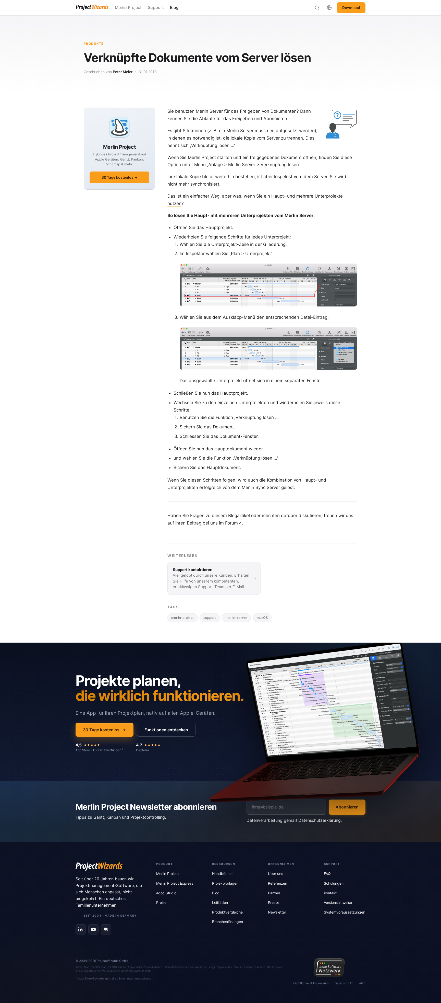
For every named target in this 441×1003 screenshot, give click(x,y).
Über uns (275, 873)
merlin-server (236, 618)
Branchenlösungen (227, 921)
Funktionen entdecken (166, 729)
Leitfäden (220, 902)
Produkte (94, 43)
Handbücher (222, 873)
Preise (161, 902)
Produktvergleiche (227, 912)
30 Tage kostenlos (101, 729)
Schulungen (334, 883)
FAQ (327, 873)
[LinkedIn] (81, 929)
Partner (274, 893)
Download (351, 7)
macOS (262, 618)
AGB (362, 983)
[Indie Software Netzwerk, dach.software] (329, 967)
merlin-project (182, 618)
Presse (273, 902)
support (209, 618)
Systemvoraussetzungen (344, 912)
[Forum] (106, 929)
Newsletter (277, 912)
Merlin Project (128, 7)
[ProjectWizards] (109, 866)
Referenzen (277, 883)
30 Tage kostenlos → (120, 177)
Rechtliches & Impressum (310, 983)
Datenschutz (344, 983)
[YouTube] (93, 929)
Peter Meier (123, 72)
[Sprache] (329, 7)
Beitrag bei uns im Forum (212, 523)
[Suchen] (317, 7)
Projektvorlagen (225, 883)
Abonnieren (347, 807)
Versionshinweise (338, 902)
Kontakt (330, 893)
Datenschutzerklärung (319, 820)
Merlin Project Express (174, 883)
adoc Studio (166, 893)
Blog (174, 7)
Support (156, 7)
